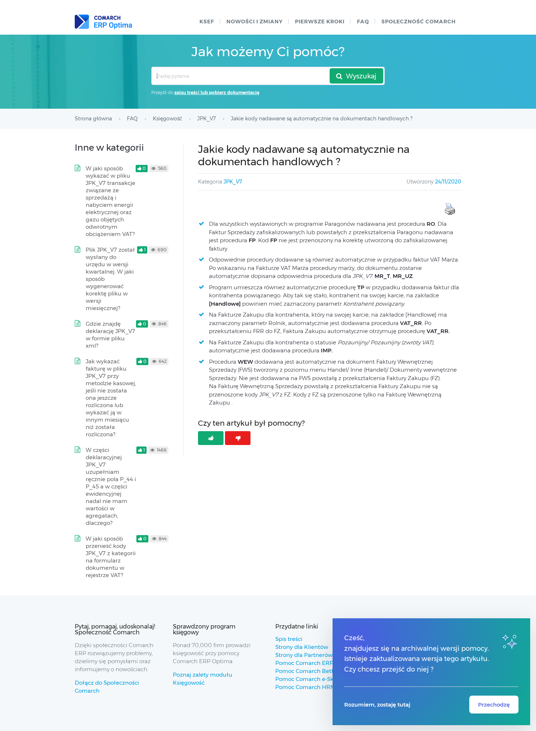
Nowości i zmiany (254, 21)
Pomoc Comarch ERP (304, 663)
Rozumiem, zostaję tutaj (377, 704)
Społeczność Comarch (418, 21)
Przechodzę (494, 704)
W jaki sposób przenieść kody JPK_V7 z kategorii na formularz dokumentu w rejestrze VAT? (111, 557)
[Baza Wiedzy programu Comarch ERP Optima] (103, 22)
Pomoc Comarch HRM (305, 687)
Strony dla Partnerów (304, 654)
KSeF (206, 21)
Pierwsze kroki (320, 21)
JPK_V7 (233, 181)
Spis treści (288, 638)
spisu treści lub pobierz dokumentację (216, 92)
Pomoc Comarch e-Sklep (308, 679)
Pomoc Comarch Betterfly (310, 671)
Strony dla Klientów (301, 646)
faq (363, 21)
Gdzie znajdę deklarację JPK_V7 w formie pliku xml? (110, 334)
